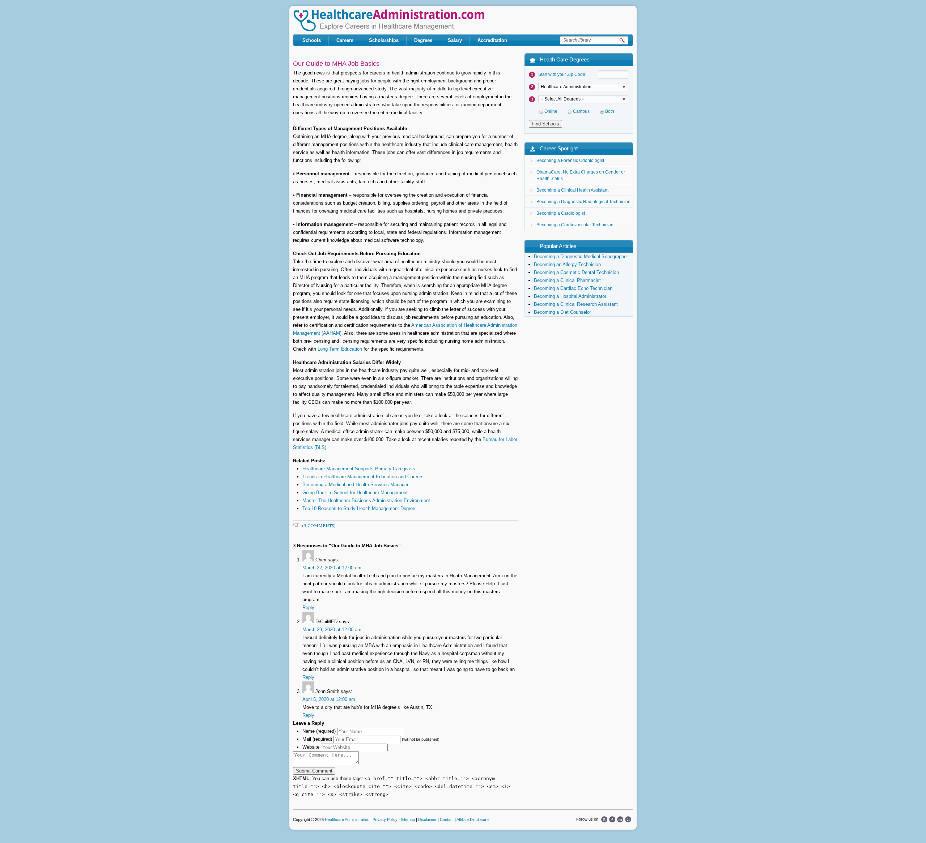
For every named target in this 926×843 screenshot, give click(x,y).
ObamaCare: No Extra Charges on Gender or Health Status (580, 175)
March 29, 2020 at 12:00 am (331, 629)
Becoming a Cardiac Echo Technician (573, 288)
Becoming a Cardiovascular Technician (574, 224)
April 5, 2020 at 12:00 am (328, 699)
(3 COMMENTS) (319, 525)
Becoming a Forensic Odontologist (570, 160)
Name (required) (319, 731)
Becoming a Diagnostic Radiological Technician (583, 201)
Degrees (423, 40)
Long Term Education (340, 349)
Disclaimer (427, 819)
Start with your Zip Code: (562, 74)
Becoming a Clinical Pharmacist (567, 280)
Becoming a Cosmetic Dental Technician (576, 272)
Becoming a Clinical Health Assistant (572, 190)
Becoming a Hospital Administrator (570, 296)
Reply (308, 607)
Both (609, 111)
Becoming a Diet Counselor (562, 312)
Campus (581, 111)
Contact (447, 819)
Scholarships (384, 40)
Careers (344, 40)
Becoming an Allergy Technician (567, 264)
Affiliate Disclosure (472, 819)
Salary (455, 40)
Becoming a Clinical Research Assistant (576, 304)
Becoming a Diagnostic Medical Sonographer (581, 256)
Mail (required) (317, 739)
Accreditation (492, 40)
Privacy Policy (385, 819)
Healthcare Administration (388, 20)
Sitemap (408, 819)
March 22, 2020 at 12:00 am (331, 567)
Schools (311, 40)
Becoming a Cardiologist (560, 213)
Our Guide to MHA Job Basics (336, 63)
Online (550, 111)
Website (310, 747)
